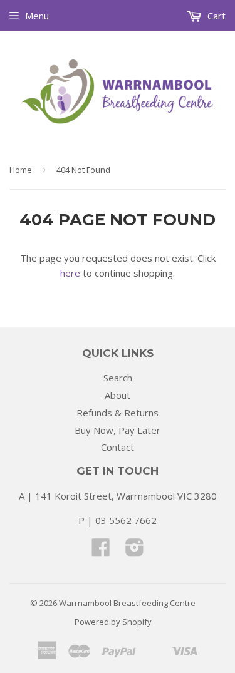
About (117, 395)
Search (117, 377)
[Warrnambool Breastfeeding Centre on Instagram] (134, 551)
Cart (215, 15)
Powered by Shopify (113, 621)
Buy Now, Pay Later (117, 430)
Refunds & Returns (117, 412)
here (70, 273)
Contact (117, 447)
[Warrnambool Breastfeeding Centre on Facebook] (100, 551)
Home (20, 169)
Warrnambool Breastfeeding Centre (127, 603)
